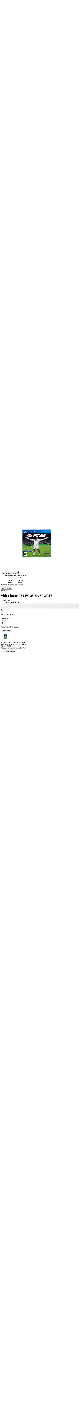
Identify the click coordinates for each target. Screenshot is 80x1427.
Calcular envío (6, 618)
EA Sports (4, 590)
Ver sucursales (6, 630)
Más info (4, 620)
